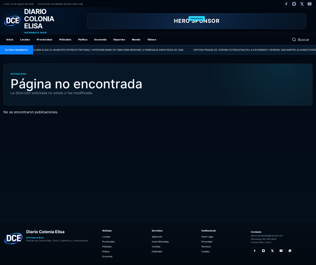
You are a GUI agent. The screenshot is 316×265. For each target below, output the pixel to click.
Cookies (205, 251)
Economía (100, 39)
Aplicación (157, 236)
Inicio (9, 39)
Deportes (119, 39)
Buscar (304, 39)
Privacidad (206, 241)
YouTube (156, 246)
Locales (25, 39)
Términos (206, 246)
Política (82, 39)
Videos (151, 39)
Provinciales (44, 39)
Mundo (136, 39)
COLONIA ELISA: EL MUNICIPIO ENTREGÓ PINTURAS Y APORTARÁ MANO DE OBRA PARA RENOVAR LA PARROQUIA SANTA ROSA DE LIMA (98, 49)
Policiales (65, 39)
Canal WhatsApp (160, 241)
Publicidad (157, 251)
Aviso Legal (207, 236)
